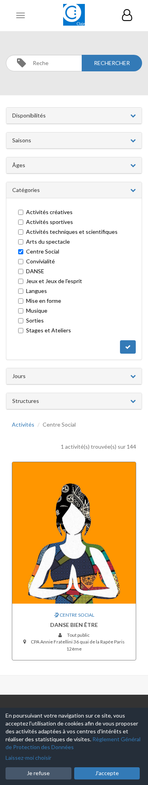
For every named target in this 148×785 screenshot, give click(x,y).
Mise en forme (43, 300)
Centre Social (42, 251)
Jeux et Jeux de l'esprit (54, 281)
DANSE (35, 271)
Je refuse (38, 773)
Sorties (35, 320)
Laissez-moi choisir (28, 757)
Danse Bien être (74, 624)
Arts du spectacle (48, 241)
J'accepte (107, 773)
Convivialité (40, 261)
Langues (36, 290)
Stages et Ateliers (48, 330)
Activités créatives (49, 212)
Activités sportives (49, 221)
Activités (23, 424)
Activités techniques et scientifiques (72, 231)
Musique (36, 310)
